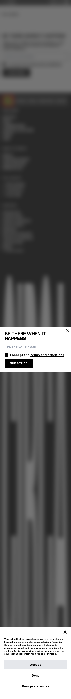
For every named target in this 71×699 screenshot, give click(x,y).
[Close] (67, 330)
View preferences (35, 686)
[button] (65, 632)
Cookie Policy (24, 695)
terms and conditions (47, 355)
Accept (35, 665)
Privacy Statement (43, 695)
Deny (35, 675)
